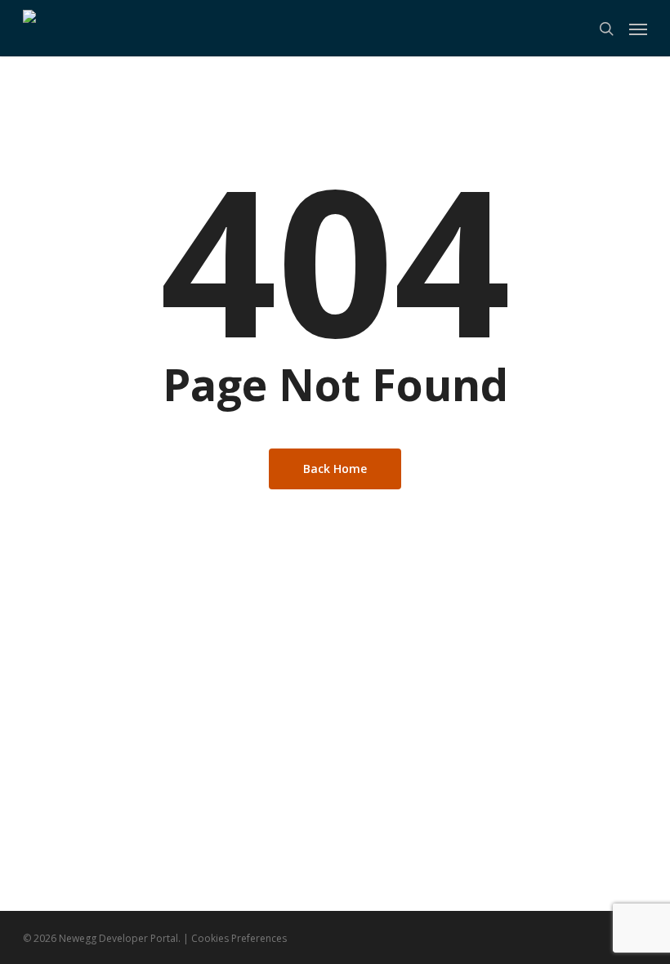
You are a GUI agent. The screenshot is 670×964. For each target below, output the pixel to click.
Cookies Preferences (239, 938)
